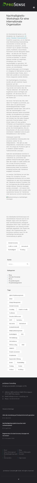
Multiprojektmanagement (15, 330)
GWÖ (10, 320)
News (10, 279)
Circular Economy (13, 243)
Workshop (22, 249)
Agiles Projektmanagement (16, 295)
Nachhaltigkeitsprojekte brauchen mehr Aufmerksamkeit (14, 424)
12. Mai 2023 (7, 418)
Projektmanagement (15, 283)
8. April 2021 (7, 428)
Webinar (11, 369)
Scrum (11, 362)
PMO (23, 344)
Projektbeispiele (14, 281)
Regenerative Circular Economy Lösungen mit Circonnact (16, 434)
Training (11, 366)
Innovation (12, 323)
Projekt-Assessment (14, 352)
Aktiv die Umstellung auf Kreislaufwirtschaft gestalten (18, 415)
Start (5, 450)
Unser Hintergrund (10, 452)
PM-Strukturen (13, 341)
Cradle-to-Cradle (12, 246)
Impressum (22, 458)
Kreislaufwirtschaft (14, 327)
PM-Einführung (13, 337)
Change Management (14, 302)
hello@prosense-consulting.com (18, 396)
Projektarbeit (12, 355)
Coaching (11, 309)
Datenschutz (8, 458)
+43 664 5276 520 (14, 399)
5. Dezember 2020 (9, 438)
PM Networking (13, 344)
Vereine (20, 366)
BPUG (10, 298)
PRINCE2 (11, 348)
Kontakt (21, 454)
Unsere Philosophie (25, 452)
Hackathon (19, 320)
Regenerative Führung (15, 359)
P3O (22, 334)
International (24, 246)
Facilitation (12, 313)
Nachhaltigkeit (12, 249)
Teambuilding (20, 362)
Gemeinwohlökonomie (15, 316)
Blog (10, 275)
